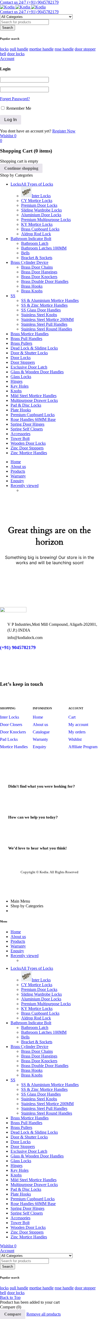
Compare (12, 1314)
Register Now (64, 131)
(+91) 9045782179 (18, 647)
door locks (16, 54)
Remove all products (43, 1314)
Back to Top (10, 1297)
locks (4, 49)
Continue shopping (21, 168)
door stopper (85, 49)
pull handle (19, 49)
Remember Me (18, 108)
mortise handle (41, 49)
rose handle (64, 49)
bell (3, 54)
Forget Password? (15, 98)
